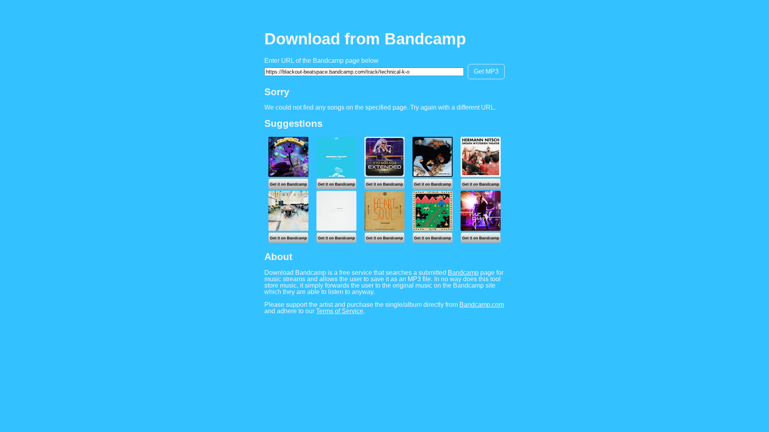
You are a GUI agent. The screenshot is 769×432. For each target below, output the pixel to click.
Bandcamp (463, 272)
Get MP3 (486, 71)
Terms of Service (339, 311)
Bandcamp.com (481, 304)
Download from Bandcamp (365, 39)
